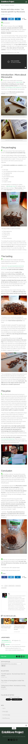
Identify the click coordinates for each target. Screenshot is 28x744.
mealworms (18, 585)
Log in (3, 708)
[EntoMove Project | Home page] (11, 2)
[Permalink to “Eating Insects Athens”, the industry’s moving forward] (20, 621)
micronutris (4, 587)
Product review (9, 5)
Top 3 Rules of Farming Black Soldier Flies (12, 680)
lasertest (7, 644)
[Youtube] (21, 656)
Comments (6, 640)
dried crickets (19, 82)
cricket (6, 585)
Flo (3, 14)
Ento (2, 5)
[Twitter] (19, 656)
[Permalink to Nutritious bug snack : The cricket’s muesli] (7, 621)
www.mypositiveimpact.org (7, 439)
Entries (5, 711)
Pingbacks (16, 640)
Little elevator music (11, 186)
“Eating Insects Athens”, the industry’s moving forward (19, 627)
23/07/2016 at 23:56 (15, 644)
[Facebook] (17, 656)
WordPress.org (6, 718)
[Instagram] (24, 656)
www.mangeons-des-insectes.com (13, 87)
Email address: (4, 664)
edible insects (11, 585)
